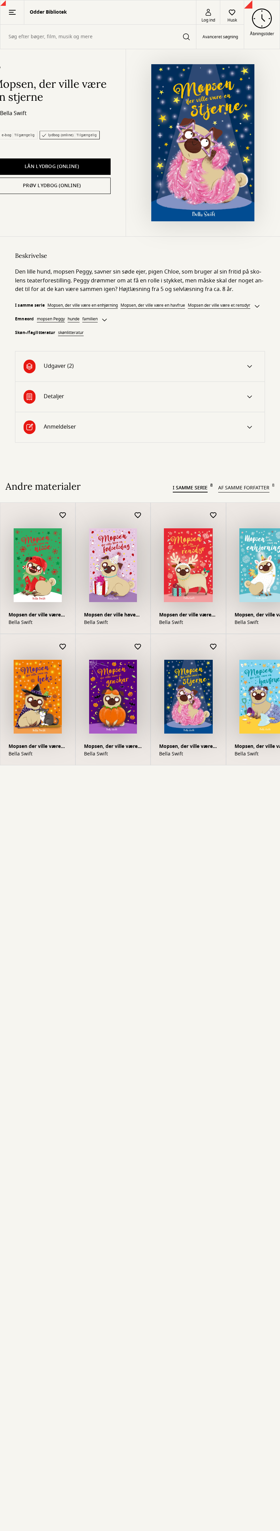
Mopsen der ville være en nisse (35, 615)
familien (90, 319)
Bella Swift (13, 113)
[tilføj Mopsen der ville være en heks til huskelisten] (63, 647)
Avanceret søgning (220, 37)
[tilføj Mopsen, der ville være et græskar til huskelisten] (138, 647)
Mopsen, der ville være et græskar (111, 747)
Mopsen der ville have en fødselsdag (110, 615)
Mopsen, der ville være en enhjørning (82, 305)
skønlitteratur (71, 333)
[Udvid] (257, 306)
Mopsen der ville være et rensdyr (219, 305)
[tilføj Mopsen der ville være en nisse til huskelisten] (63, 515)
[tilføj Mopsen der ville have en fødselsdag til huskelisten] (138, 515)
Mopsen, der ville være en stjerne (186, 747)
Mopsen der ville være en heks (35, 747)
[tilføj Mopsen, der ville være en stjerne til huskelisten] (213, 647)
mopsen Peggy (51, 319)
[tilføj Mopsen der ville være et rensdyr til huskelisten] (213, 515)
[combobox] (98, 37)
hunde (74, 319)
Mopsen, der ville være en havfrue (153, 305)
